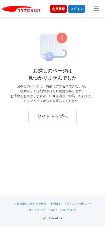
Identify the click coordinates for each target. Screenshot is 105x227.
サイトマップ (37, 209)
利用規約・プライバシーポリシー (71, 203)
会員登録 (58, 9)
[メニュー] (96, 8)
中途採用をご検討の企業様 (30, 203)
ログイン (76, 9)
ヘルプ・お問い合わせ (62, 209)
